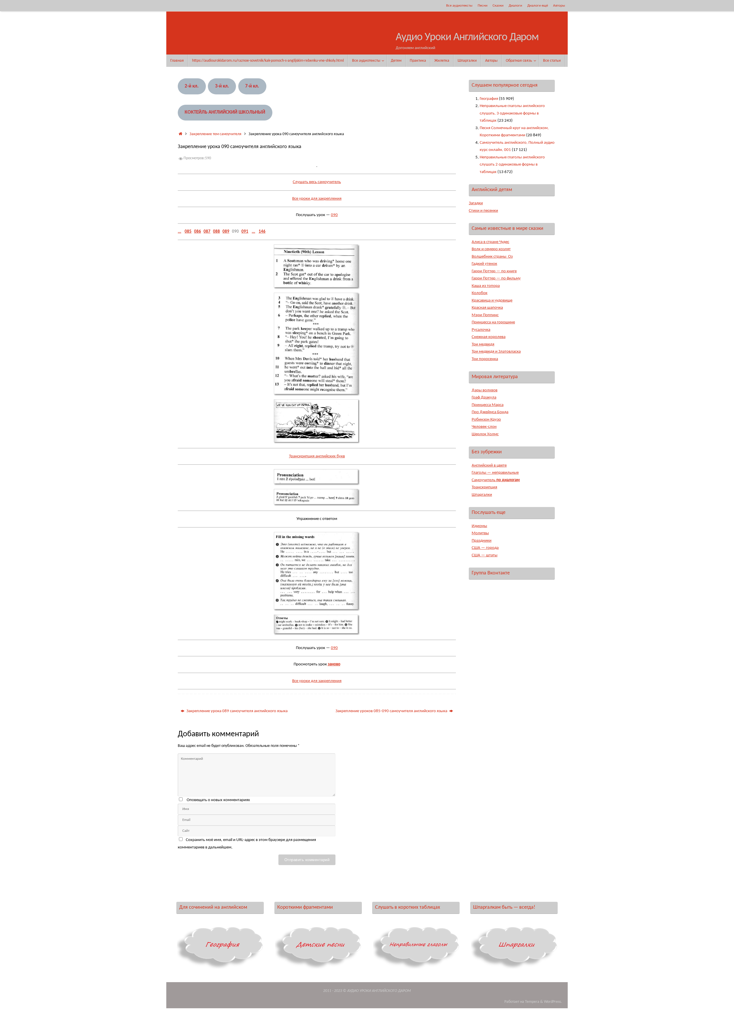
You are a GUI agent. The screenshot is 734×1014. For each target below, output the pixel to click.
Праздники (481, 541)
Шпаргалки (482, 495)
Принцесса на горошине (493, 322)
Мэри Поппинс (485, 315)
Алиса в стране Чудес (490, 242)
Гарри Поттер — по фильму (496, 278)
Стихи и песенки (483, 211)
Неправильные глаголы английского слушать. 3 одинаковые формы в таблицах (512, 113)
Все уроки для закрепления (316, 199)
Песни (482, 5)
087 (207, 232)
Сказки (498, 5)
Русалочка (481, 330)
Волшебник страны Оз (492, 257)
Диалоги (515, 5)
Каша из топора (486, 286)
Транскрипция (484, 487)
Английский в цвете (489, 465)
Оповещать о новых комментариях (218, 800)
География (489, 99)
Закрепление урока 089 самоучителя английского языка (237, 711)
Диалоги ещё (537, 5)
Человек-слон (484, 427)
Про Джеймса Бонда (490, 412)
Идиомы (479, 526)
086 (197, 232)
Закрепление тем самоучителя (215, 134)
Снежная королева (488, 337)
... (179, 232)
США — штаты (484, 555)
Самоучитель (496, 480)
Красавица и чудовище (492, 300)
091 (244, 232)
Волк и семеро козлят (491, 249)
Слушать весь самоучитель (317, 182)
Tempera (532, 1002)
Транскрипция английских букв (317, 456)
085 (188, 232)
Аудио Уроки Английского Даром (467, 37)
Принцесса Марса (487, 405)
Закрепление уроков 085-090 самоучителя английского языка (391, 711)
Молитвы (480, 533)
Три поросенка (485, 359)
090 (334, 215)
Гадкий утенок (484, 264)
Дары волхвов (484, 390)
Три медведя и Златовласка (496, 351)
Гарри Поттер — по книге (494, 271)
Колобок (479, 293)
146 (262, 232)
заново (334, 664)
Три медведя (483, 344)
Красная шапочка (487, 308)
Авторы (559, 5)
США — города (485, 548)
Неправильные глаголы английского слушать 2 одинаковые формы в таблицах (512, 164)
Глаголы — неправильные (495, 473)
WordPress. (553, 1002)
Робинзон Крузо (486, 419)
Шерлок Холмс (485, 434)
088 (216, 232)
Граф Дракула (484, 397)
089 (225, 232)
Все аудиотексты (459, 5)
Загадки (476, 203)
